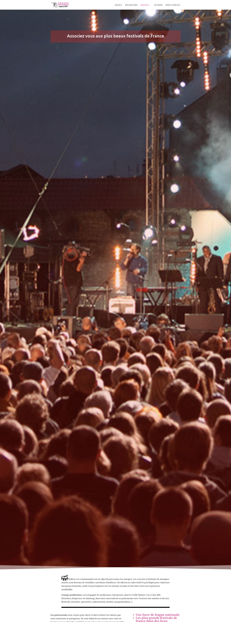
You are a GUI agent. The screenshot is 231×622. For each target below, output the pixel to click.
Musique (145, 5)
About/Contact (173, 5)
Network (158, 5)
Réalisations (131, 5)
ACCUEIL (118, 5)
